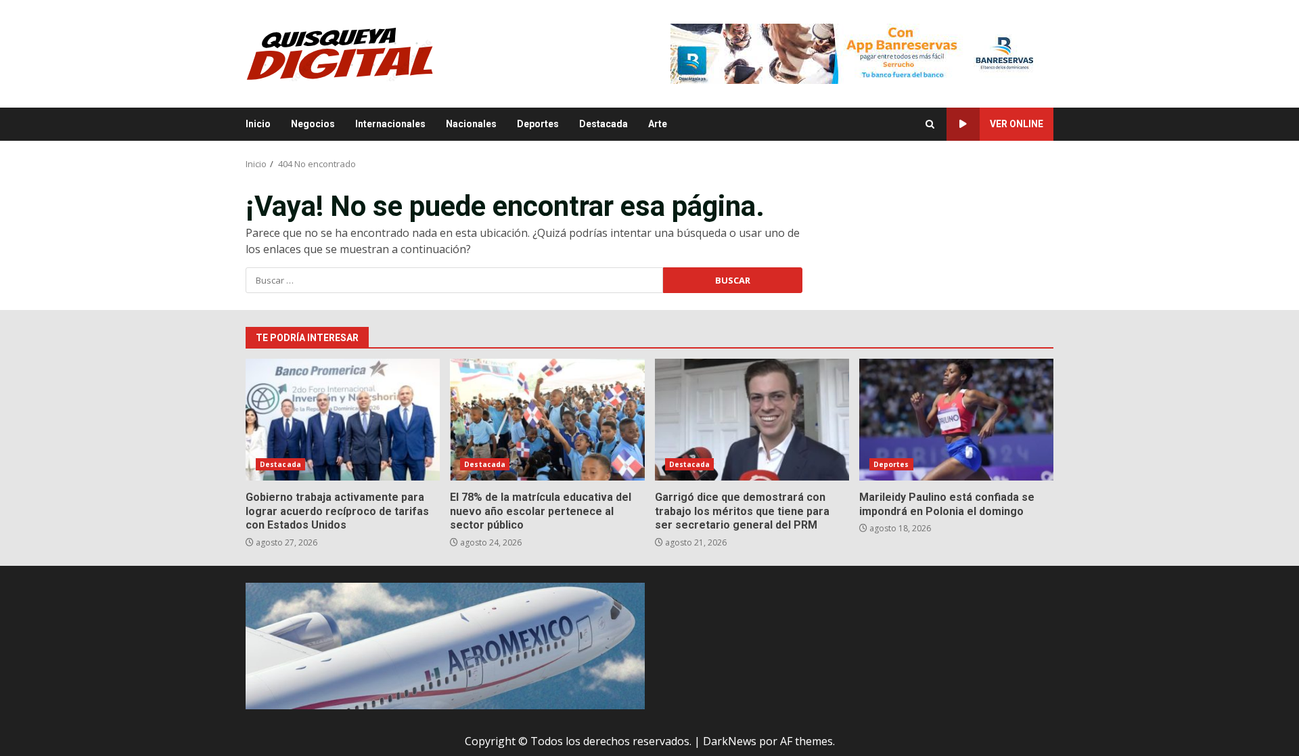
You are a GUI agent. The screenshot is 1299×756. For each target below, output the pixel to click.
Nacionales (471, 123)
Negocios (313, 123)
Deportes (538, 123)
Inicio (258, 123)
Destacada (603, 123)
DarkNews (729, 741)
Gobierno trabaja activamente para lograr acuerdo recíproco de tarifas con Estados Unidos (343, 420)
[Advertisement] (861, 52)
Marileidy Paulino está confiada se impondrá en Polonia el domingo (956, 420)
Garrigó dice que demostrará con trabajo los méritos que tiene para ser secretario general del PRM (752, 420)
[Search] (930, 124)
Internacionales (390, 123)
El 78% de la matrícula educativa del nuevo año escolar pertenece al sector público (547, 420)
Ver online (1016, 123)
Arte (657, 123)
